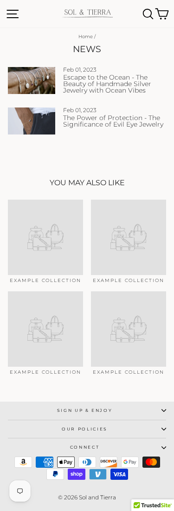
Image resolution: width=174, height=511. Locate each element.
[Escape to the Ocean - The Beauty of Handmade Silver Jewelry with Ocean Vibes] (31, 80)
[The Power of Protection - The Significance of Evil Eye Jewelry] (31, 121)
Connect (85, 447)
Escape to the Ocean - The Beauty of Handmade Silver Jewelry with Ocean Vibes (107, 83)
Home (85, 37)
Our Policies (85, 428)
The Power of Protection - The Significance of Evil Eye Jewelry (113, 121)
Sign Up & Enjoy (85, 410)
